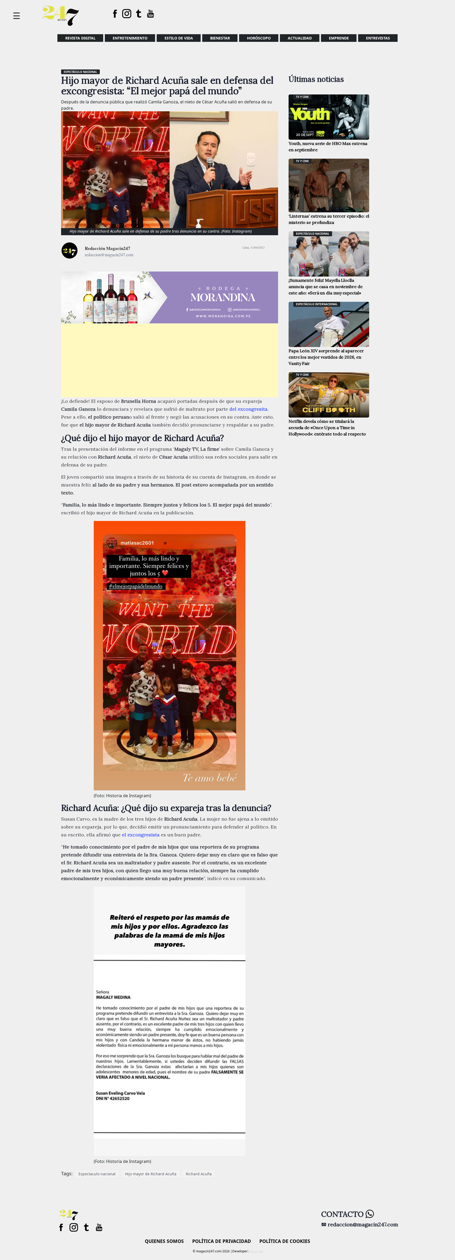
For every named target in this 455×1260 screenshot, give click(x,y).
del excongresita (248, 409)
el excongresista (141, 835)
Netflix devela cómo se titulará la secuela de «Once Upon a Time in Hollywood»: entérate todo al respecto (327, 427)
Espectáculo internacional (317, 304)
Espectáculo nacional (80, 72)
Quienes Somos (164, 1241)
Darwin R (254, 1251)
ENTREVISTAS (378, 38)
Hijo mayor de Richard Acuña (150, 1173)
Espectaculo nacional (97, 1173)
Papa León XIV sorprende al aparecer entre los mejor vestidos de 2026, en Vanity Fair (326, 357)
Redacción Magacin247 (107, 248)
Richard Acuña (199, 1173)
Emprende (339, 38)
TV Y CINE (302, 97)
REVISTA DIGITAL (80, 38)
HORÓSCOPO (259, 38)
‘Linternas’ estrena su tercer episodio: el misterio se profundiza (329, 219)
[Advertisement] (169, 360)
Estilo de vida (179, 38)
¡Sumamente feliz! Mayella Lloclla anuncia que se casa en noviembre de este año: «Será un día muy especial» (326, 286)
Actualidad (300, 38)
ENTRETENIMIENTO (130, 38)
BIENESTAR (220, 38)
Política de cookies (284, 1241)
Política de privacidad (221, 1241)
